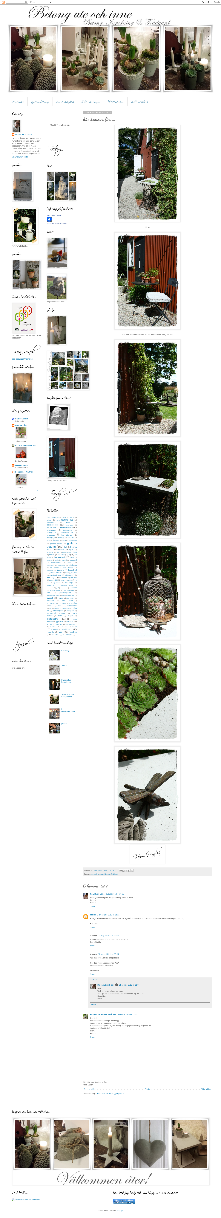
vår (60, 632)
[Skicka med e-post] (120, 870)
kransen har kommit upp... (66, 681)
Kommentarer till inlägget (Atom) (110, 1094)
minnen (64, 578)
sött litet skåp (52, 613)
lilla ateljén (54, 567)
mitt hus (74, 578)
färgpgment (73, 540)
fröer (48, 540)
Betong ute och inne (105, 985)
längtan (74, 572)
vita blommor (67, 629)
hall (65, 547)
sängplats (70, 611)
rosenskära (51, 600)
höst (75, 552)
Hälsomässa (66, 552)
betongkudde (51, 527)
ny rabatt (57, 583)
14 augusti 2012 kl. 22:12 (108, 936)
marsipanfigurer (55, 575)
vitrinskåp (50, 632)
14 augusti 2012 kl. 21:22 (109, 915)
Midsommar (69, 575)
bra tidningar (66, 535)
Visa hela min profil (20, 157)
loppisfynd (72, 570)
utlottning (59, 624)
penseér (74, 588)
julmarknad (59, 557)
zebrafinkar (55, 634)
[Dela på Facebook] (129, 870)
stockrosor (66, 608)
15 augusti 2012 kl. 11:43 (108, 954)
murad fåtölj (53, 580)
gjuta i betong (40, 101)
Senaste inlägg (90, 1089)
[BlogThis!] (123, 870)
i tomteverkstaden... (68, 710)
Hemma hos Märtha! (24, 472)
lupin (67, 572)
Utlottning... (115, 101)
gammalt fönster (56, 543)
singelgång (73, 603)
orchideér (50, 588)
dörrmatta (70, 537)
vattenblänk (64, 627)
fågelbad (56, 540)
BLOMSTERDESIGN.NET (25, 445)
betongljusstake (66, 527)
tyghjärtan (59, 622)
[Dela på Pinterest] (132, 870)
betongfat (69, 525)
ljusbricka (50, 570)
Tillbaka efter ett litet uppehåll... (67, 696)
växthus (73, 632)
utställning (53, 627)
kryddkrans (50, 565)
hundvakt (50, 552)
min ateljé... (52, 578)
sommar (57, 608)
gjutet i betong (105, 874)
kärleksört (61, 565)
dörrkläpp (61, 537)
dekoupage (51, 537)
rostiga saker (67, 600)
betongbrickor (52, 525)
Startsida (17, 101)
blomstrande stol (67, 532)
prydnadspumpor (68, 595)
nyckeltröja (50, 585)
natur (70, 580)
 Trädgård (53, 517)
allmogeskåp (51, 522)
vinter (74, 627)
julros (72, 557)
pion (48, 593)
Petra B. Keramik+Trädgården (103, 1014)
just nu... (64, 724)
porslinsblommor (53, 595)
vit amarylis (54, 629)
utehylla (49, 624)
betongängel (51, 532)
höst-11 (52, 555)
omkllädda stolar (66, 585)
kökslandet (73, 565)
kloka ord (73, 560)
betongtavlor (51, 530)
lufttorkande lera (56, 572)
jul (69, 554)
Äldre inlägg (206, 1089)
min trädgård (65, 101)
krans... (69, 562)
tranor (60, 616)
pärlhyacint (70, 598)
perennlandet (69, 590)
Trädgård (114, 874)
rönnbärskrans (52, 603)
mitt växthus (139, 101)
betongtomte (67, 530)
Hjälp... (71, 549)
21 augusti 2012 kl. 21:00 (129, 985)
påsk (61, 598)
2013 (72, 517)
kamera (49, 560)
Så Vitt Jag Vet (96, 894)
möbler (63, 580)
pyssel (50, 598)
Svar (95, 980)
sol (50, 608)
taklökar (64, 613)
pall (57, 588)
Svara (92, 906)
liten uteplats (68, 567)
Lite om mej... (91, 101)
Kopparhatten (56, 562)
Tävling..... (65, 665)
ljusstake (60, 570)
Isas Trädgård (21, 425)
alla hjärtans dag (65, 520)
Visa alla (39, 491)
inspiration (61, 555)
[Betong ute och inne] (49, 221)
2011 (64, 517)
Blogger (120, 1211)
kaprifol (64, 560)
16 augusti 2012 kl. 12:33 (127, 1014)
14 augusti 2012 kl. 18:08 (113, 894)
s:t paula (63, 603)
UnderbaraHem (21, 419)
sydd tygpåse (58, 611)
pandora (65, 588)
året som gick (67, 634)
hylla (57, 552)
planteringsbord (65, 593)
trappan (70, 616)
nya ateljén (69, 583)
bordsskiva (95, 874)
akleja (49, 520)
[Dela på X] (126, 870)
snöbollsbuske (72, 605)
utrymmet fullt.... (71, 624)
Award (68, 522)
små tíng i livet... (55, 605)
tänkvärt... (70, 622)
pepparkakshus (55, 590)
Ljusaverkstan (21, 465)
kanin (57, 560)
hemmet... (62, 549)
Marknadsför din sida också (57, 223)
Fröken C (94, 915)
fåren (64, 540)
